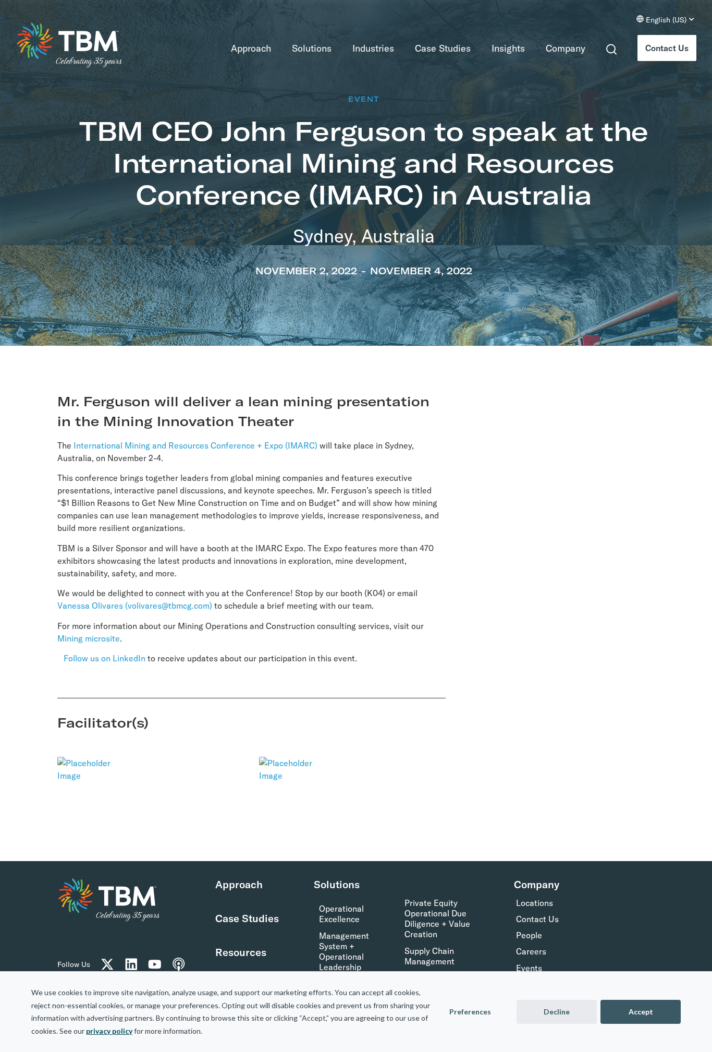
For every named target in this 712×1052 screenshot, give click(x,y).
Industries (373, 48)
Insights (508, 48)
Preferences (470, 1011)
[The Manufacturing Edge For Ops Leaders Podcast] (179, 964)
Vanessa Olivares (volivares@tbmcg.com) (134, 605)
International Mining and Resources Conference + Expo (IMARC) (195, 445)
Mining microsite (88, 638)
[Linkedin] (131, 964)
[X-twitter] (107, 964)
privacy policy (109, 1030)
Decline (557, 1011)
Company (565, 48)
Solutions (312, 48)
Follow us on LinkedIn (104, 658)
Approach (251, 48)
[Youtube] (155, 964)
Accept (641, 1011)
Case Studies (443, 48)
